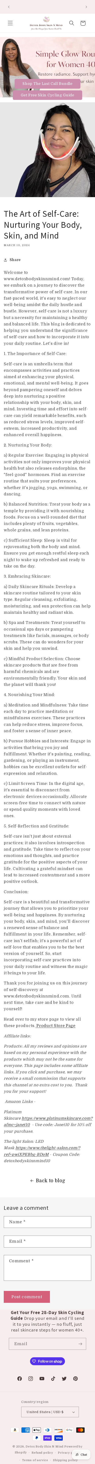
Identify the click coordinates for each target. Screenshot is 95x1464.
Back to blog (50, 1180)
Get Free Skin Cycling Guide (47, 95)
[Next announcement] (86, 7)
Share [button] (15, 260)
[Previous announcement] (8, 7)
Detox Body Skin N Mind (45, 1446)
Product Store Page (55, 1025)
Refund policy (42, 1452)
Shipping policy (65, 1460)
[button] (10, 23)
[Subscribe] (80, 1344)
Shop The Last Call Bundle (47, 84)
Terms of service (35, 1460)
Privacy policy (69, 1452)
